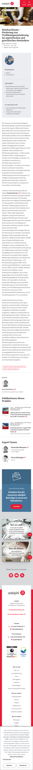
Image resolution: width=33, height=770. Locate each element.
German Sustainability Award (16, 688)
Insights (16, 723)
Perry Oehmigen (17, 457)
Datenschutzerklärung (16, 756)
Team (16, 676)
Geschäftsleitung (17, 673)
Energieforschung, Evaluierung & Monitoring (14, 366)
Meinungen (16, 720)
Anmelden (16, 506)
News (16, 726)
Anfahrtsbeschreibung (15, 610)
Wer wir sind (16, 667)
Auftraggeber (17, 679)
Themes (16, 699)
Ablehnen (9, 765)
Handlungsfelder (16, 696)
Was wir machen (10, 10)
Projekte (16, 702)
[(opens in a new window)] (23, 656)
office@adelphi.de (17, 629)
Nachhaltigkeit (16, 685)
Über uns (16, 670)
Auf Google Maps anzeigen (16, 614)
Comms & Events (17, 709)
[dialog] (16, 748)
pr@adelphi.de (17, 639)
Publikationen (16, 705)
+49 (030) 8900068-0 (17, 626)
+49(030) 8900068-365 (17, 637)
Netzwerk (16, 682)
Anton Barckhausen (8, 389)
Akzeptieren (23, 765)
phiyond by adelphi (16, 712)
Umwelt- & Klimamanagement (11, 369)
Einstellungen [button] (7, 759)
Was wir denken (16, 716)
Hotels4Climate (12, 193)
